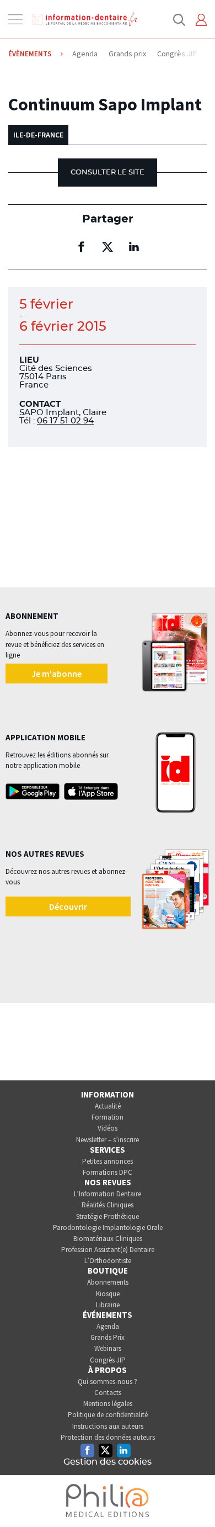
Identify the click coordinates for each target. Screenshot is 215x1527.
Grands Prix (107, 1337)
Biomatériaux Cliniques (107, 1238)
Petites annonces (107, 1161)
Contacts (107, 1392)
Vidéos (107, 1128)
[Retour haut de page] (195, 1498)
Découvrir (68, 906)
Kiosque (108, 1293)
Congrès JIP (108, 1360)
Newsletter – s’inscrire (107, 1139)
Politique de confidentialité (108, 1414)
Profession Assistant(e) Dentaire (107, 1249)
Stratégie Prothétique (107, 1216)
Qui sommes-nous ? (107, 1381)
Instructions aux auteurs (107, 1426)
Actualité (108, 1106)
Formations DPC (107, 1172)
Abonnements (107, 1282)
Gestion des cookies (107, 1461)
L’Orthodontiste (107, 1260)
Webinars (107, 1348)
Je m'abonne (56, 673)
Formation (107, 1117)
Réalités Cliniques (107, 1205)
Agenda (107, 1326)
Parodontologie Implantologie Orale (108, 1227)
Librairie (108, 1304)
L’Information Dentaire (107, 1194)
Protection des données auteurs (108, 1437)
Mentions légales (107, 1403)
